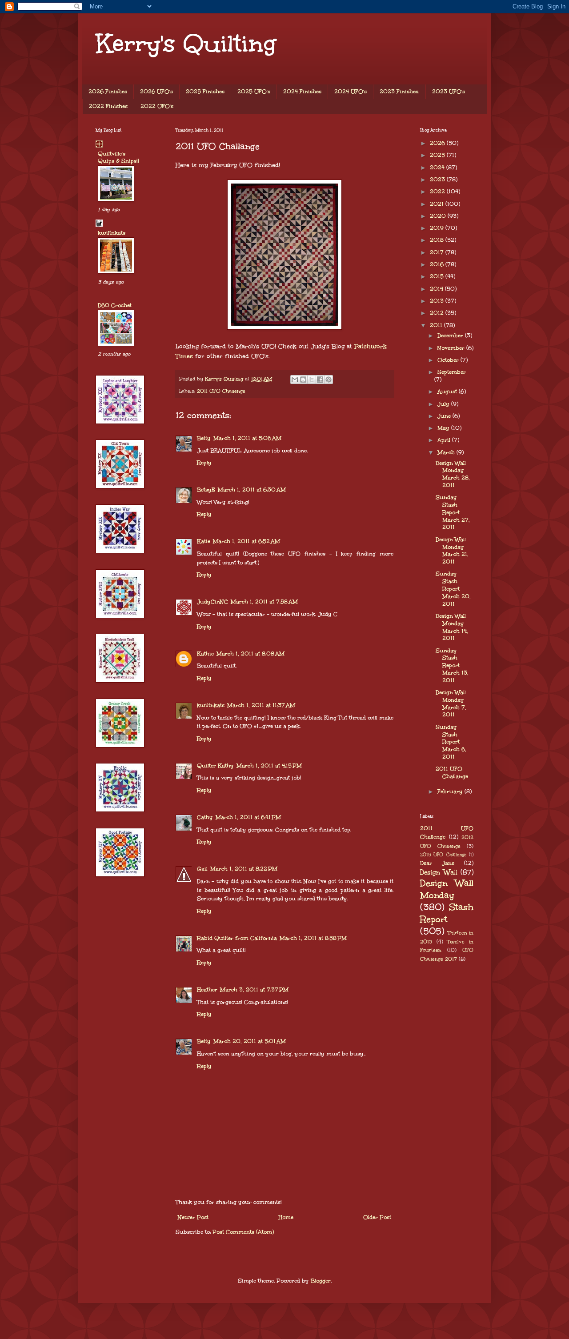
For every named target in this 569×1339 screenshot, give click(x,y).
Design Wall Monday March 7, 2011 (451, 703)
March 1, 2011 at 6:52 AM (246, 541)
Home (285, 1217)
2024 (438, 167)
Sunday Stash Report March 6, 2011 (451, 741)
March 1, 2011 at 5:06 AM (247, 438)
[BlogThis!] (303, 379)
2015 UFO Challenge (443, 854)
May (444, 428)
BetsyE (206, 489)
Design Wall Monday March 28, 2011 (453, 474)
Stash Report (446, 913)
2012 (437, 312)
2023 (438, 179)
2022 (438, 191)
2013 (437, 300)
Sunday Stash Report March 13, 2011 (452, 665)
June (445, 416)
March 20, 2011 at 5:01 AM (249, 1041)
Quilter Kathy (215, 765)
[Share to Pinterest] (328, 379)
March (447, 452)
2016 (437, 264)
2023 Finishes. (399, 91)
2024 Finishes (302, 91)
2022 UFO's (156, 106)
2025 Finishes (205, 91)
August (448, 391)
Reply (204, 462)
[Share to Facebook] (320, 379)
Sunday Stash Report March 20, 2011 (453, 588)
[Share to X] (311, 379)
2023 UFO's (448, 91)
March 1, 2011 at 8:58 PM (313, 938)
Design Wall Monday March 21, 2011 (452, 550)
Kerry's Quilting (186, 43)
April (444, 440)
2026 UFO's (156, 91)
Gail (202, 868)
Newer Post (193, 1217)
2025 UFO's (253, 91)
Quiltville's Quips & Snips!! (118, 157)
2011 (437, 325)
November (451, 348)
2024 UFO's (350, 91)
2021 (437, 204)
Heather (207, 989)
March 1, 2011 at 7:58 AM (264, 601)
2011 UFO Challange (452, 772)
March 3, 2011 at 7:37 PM (254, 989)
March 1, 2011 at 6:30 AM (252, 489)
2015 (437, 276)
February (451, 791)
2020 (439, 216)
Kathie (205, 653)
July (444, 404)
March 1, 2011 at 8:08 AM (250, 653)
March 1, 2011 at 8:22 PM (243, 868)
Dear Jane (437, 863)
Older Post (377, 1217)
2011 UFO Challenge (221, 391)
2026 (438, 143)
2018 (437, 240)
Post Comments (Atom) (243, 1231)
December (451, 335)
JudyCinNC (212, 601)
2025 (438, 155)
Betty (204, 438)
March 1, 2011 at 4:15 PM (269, 765)
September (451, 372)
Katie (203, 541)
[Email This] (294, 379)
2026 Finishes (107, 91)
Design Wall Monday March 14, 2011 (452, 627)
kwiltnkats (210, 705)
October (449, 360)
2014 (437, 288)
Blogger (321, 1280)
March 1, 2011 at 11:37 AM (261, 705)
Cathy (205, 817)
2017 (437, 252)
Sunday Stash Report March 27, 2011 (453, 512)
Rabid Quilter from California (237, 938)
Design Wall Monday (446, 889)
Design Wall (438, 872)
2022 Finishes (108, 106)
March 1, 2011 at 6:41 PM (248, 817)
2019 (437, 228)
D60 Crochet (115, 305)
